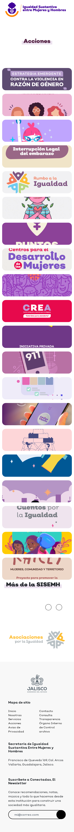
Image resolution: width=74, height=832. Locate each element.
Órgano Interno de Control (50, 725)
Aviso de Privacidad (16, 729)
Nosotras (15, 715)
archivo (44, 731)
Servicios (14, 719)
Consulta (45, 715)
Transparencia (49, 719)
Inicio (12, 711)
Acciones (14, 723)
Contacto (46, 711)
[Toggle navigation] (7, 18)
